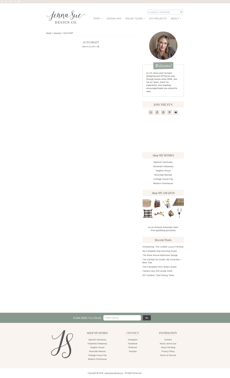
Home (49, 33)
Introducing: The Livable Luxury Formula (163, 247)
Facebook (132, 343)
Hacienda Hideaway (163, 166)
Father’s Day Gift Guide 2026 (157, 271)
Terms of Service (168, 355)
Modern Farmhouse (163, 183)
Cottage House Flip (163, 179)
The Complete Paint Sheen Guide (159, 267)
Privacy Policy (168, 351)
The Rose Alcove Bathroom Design (160, 255)
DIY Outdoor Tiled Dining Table (158, 275)
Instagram (133, 339)
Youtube (133, 351)
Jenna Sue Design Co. (113, 373)
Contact (168, 339)
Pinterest (132, 347)
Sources (57, 33)
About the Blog (168, 347)
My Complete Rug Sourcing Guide (160, 251)
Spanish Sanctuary (163, 162)
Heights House (163, 170)
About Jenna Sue (168, 343)
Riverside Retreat (163, 175)
